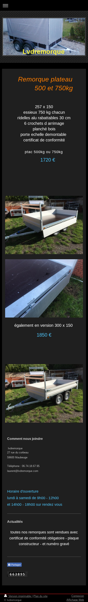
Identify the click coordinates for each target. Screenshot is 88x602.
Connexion (77, 595)
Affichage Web (75, 599)
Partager (16, 564)
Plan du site (40, 596)
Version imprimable (20, 596)
